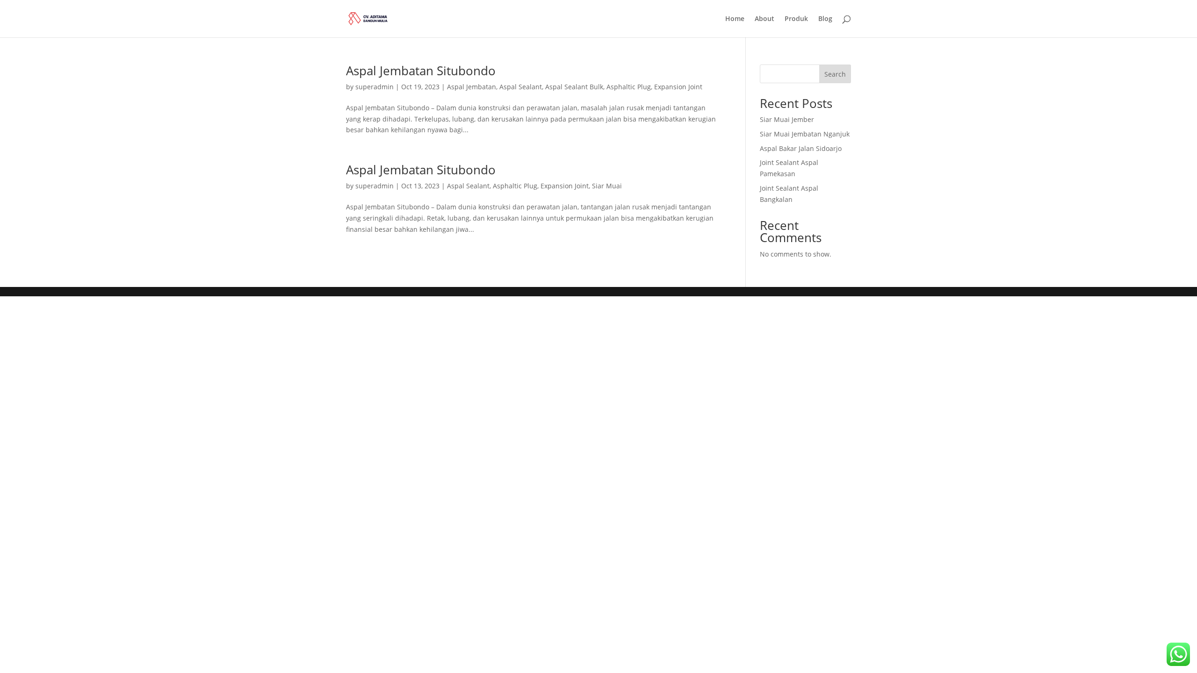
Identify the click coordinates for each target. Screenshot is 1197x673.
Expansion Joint (678, 86)
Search (835, 74)
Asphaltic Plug (628, 86)
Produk (796, 19)
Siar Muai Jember (787, 119)
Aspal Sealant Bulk (574, 86)
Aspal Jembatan (471, 86)
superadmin (374, 86)
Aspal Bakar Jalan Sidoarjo (801, 148)
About (764, 19)
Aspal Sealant (520, 86)
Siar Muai (607, 185)
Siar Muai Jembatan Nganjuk (805, 133)
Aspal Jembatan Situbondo (421, 70)
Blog (825, 19)
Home (734, 19)
